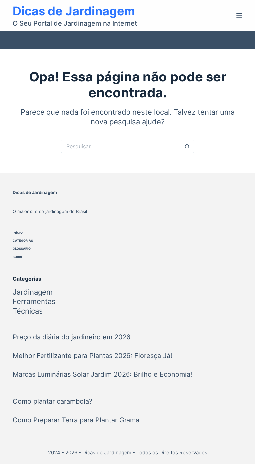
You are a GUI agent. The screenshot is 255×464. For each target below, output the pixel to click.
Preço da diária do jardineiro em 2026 (71, 337)
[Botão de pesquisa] (187, 146)
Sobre (18, 257)
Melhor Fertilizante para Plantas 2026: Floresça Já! (92, 356)
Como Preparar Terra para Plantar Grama (76, 420)
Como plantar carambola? (52, 401)
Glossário (22, 248)
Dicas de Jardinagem (74, 11)
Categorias (23, 240)
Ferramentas (34, 301)
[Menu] (239, 16)
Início (18, 232)
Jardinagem (33, 292)
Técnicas (28, 311)
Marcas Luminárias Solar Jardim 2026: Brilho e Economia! (102, 374)
